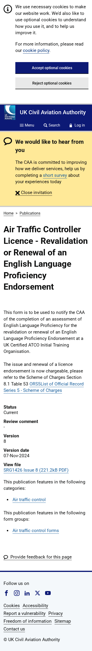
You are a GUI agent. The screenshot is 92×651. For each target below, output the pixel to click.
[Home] (10, 113)
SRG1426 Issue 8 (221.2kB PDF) (36, 470)
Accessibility (35, 605)
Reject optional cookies (51, 83)
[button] (33, 192)
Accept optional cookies (52, 68)
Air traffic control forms (36, 530)
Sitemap (62, 621)
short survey (55, 175)
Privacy (55, 613)
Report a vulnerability (25, 613)
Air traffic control (29, 499)
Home (8, 213)
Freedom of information (28, 621)
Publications (30, 213)
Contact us (14, 629)
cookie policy (36, 50)
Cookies (12, 605)
